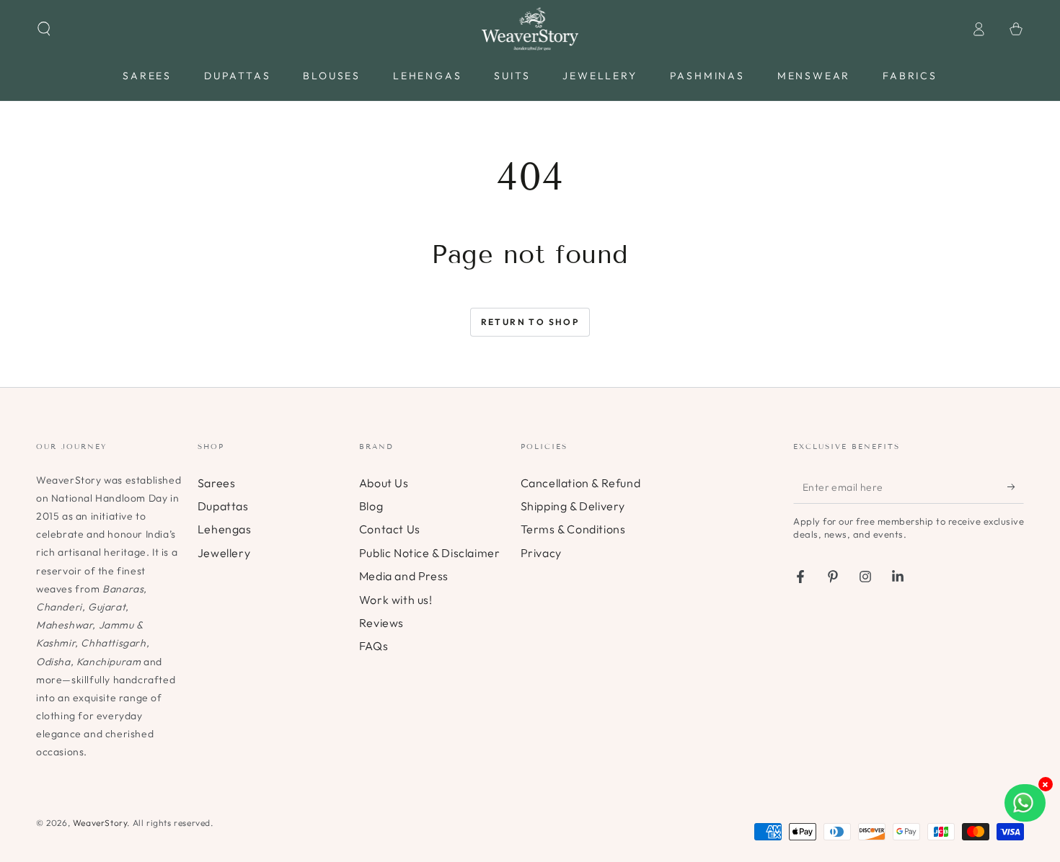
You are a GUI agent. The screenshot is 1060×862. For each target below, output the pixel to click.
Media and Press (404, 576)
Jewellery (224, 553)
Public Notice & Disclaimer (429, 553)
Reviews (381, 623)
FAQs (373, 646)
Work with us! (396, 599)
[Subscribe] (1015, 487)
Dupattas (223, 506)
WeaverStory (100, 822)
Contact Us (389, 529)
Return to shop (530, 321)
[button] (44, 29)
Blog (371, 506)
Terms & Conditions (573, 529)
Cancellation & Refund (581, 483)
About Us (384, 483)
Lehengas (225, 529)
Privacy (541, 553)
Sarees (217, 483)
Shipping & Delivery (573, 506)
